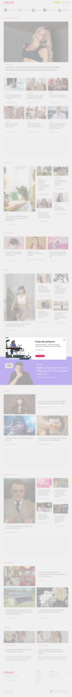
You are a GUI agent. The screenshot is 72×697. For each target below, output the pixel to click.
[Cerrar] (64, 339)
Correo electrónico (39, 349)
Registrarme (40, 356)
